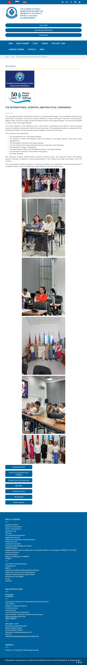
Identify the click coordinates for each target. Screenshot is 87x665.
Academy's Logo (10, 531)
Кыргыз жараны (18, 502)
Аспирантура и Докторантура (18, 480)
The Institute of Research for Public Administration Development (27, 601)
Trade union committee (13, 544)
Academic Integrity (11, 554)
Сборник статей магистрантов (15, 606)
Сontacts (32, 49)
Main (11, 43)
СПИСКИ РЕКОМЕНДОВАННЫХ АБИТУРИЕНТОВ (22, 636)
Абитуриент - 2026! (12, 624)
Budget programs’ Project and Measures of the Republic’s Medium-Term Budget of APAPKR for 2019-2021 (41, 550)
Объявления (18, 497)
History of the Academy (13, 529)
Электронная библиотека (43, 30)
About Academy (22, 43)
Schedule (8, 581)
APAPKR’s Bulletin (11, 548)
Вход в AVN (43, 25)
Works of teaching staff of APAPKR (17, 556)
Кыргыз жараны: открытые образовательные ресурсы (24, 614)
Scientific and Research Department (17, 612)
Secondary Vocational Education (16, 564)
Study (35, 43)
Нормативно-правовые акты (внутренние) (20, 539)
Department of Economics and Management (20, 572)
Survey (7, 579)
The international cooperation (15, 535)
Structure (8, 533)
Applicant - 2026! (58, 43)
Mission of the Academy (13, 527)
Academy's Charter (11, 525)
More (42, 49)
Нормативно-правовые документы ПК (18, 632)
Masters (8, 568)
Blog (12, 57)
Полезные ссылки (19, 491)
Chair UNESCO (10, 604)
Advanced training (16, 49)
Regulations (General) (12, 537)
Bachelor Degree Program (14, 630)
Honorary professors (12, 552)
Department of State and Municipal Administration (22, 570)
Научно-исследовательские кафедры (19, 474)
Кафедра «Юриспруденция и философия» (20, 574)
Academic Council (11, 542)
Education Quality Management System (18, 546)
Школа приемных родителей (15, 616)
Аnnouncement (10, 610)
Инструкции (9, 594)
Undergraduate (10, 566)
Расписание (43, 35)
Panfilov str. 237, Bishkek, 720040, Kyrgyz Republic (22, 650)
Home (7, 57)
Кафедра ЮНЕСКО (18, 467)
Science (45, 43)
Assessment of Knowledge (14, 576)
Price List (8, 634)
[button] (45, 50)
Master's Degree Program (13, 628)
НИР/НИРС (18, 486)
